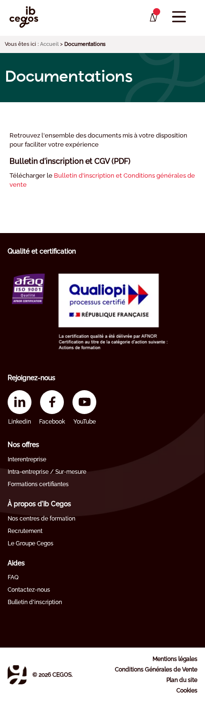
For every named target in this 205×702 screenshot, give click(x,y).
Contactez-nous (29, 589)
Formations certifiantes (38, 484)
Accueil (49, 44)
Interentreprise (27, 459)
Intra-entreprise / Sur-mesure (47, 471)
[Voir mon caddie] (152, 17)
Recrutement (25, 531)
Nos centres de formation (41, 518)
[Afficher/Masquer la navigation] (179, 17)
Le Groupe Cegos (30, 543)
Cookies (186, 690)
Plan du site (181, 680)
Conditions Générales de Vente (156, 669)
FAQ (13, 577)
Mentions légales (175, 659)
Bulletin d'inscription (35, 602)
